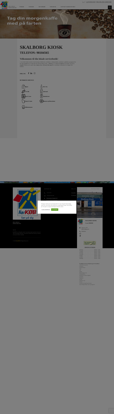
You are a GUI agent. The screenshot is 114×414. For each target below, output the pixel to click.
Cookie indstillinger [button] (45, 209)
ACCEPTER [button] (54, 209)
